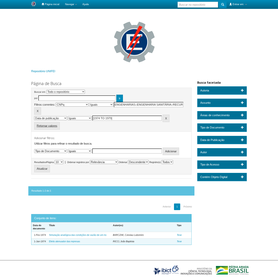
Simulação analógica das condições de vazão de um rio (77, 235)
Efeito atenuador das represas (64, 241)
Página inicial (51, 4)
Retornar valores (47, 125)
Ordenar (123, 162)
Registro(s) (155, 162)
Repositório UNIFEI (43, 71)
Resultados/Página (44, 162)
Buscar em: (40, 92)
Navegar (70, 4)
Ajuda (85, 4)
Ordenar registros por (78, 162)
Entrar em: (238, 4)
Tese (179, 235)
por (36, 98)
